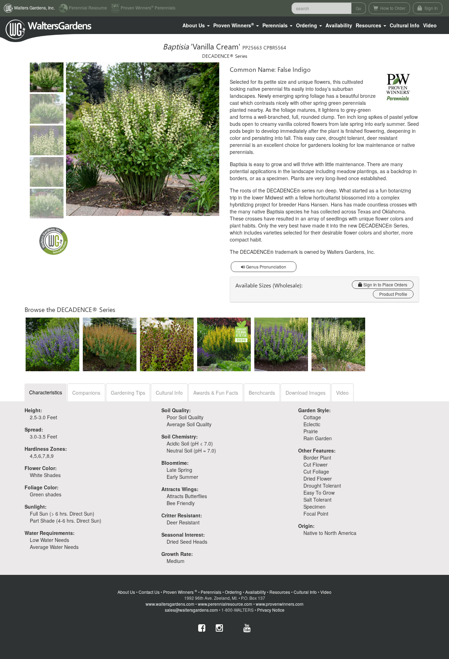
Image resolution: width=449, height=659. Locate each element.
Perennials (211, 592)
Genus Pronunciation (265, 267)
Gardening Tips (128, 392)
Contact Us (149, 592)
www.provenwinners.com (279, 604)
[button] (196, 25)
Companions (86, 392)
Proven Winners (180, 592)
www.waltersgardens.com (170, 604)
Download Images (306, 392)
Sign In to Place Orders (384, 284)
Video (342, 392)
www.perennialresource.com (225, 604)
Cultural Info (405, 25)
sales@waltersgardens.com (191, 610)
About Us (126, 592)
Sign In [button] (430, 8)
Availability (339, 25)
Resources (279, 592)
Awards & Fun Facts (215, 392)
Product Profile (393, 294)
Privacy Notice (270, 610)
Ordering (233, 592)
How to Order (392, 8)
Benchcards (262, 392)
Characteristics (45, 392)
